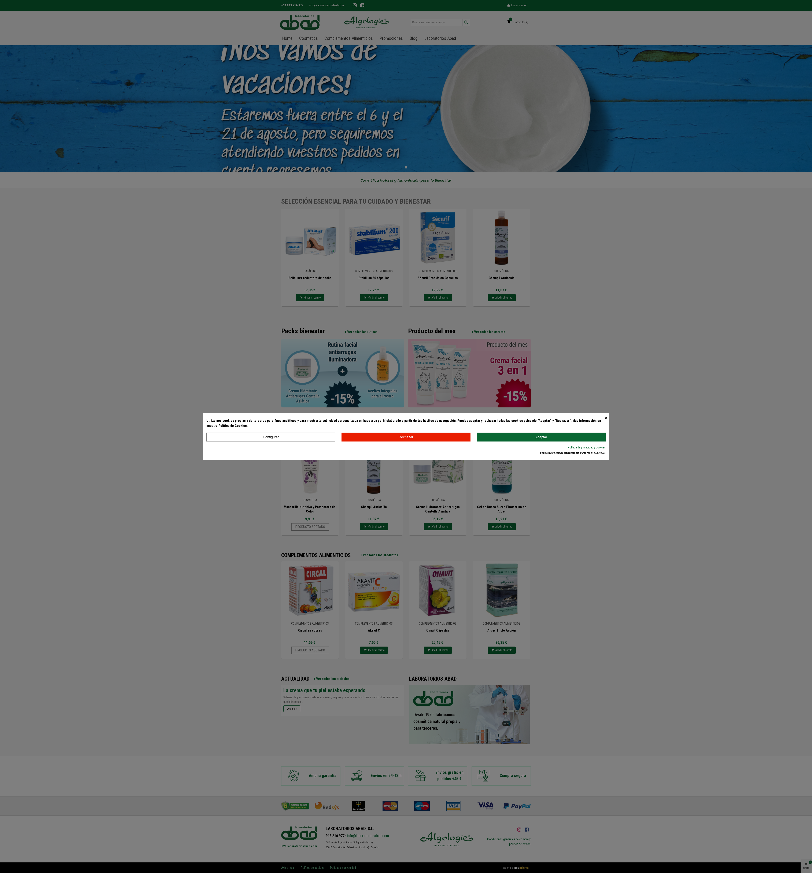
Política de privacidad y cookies (587, 447)
